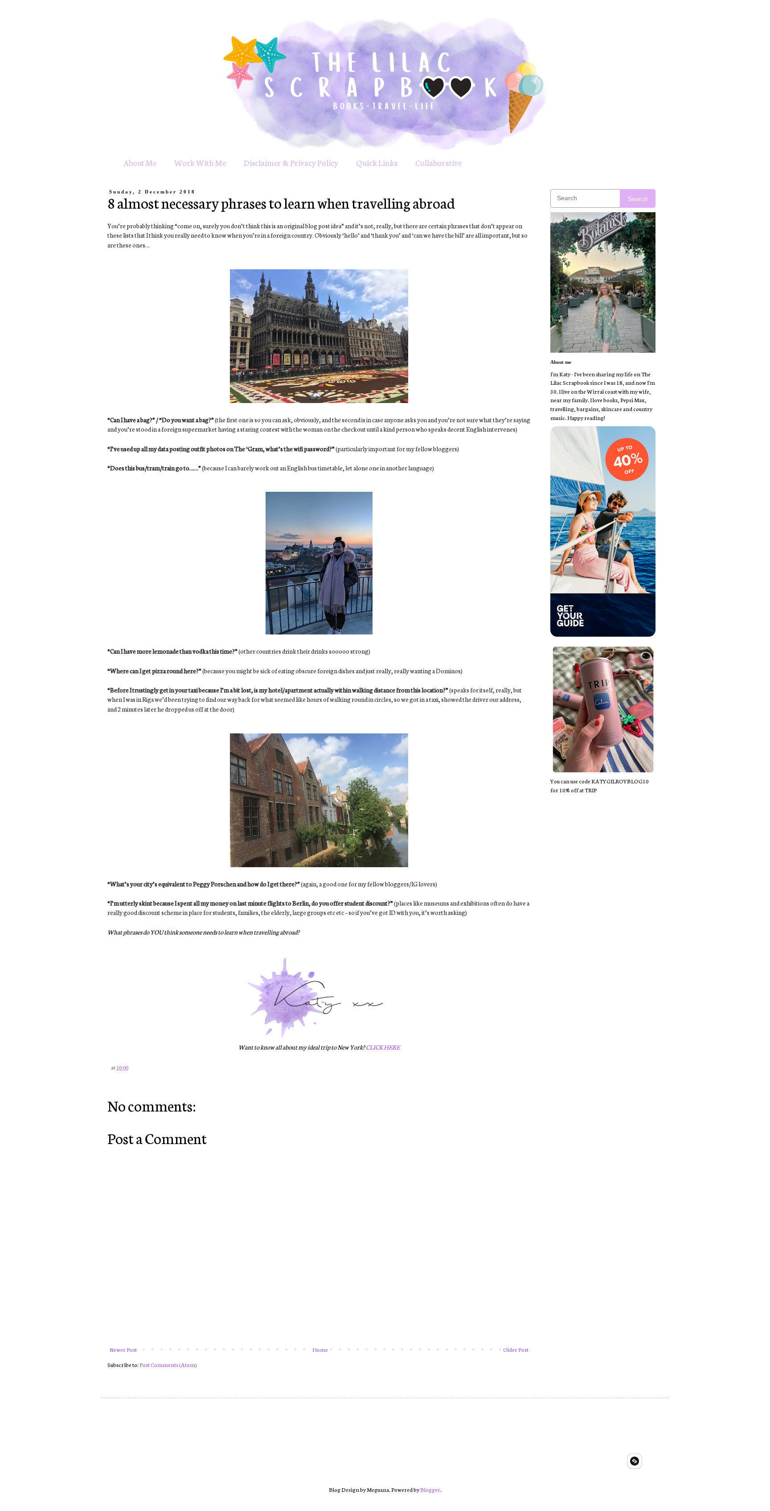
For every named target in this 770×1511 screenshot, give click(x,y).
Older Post (515, 1349)
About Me (139, 162)
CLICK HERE (383, 1046)
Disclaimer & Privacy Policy (291, 162)
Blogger (430, 1489)
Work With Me (200, 162)
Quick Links (376, 162)
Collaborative (438, 162)
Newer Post (123, 1349)
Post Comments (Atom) (168, 1364)
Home (320, 1349)
